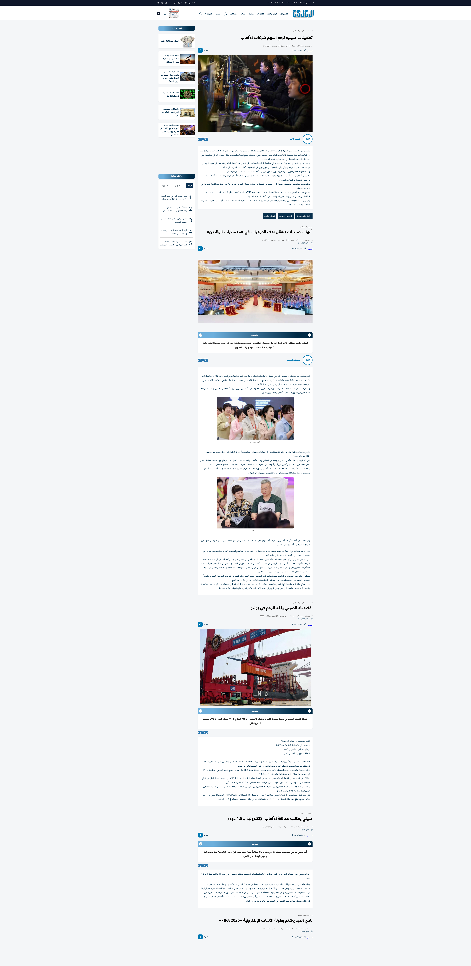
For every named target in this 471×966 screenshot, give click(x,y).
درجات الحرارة (270, 2)
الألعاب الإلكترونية (304, 216)
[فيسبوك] (170, 3)
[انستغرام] (162, 3)
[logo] (303, 14)
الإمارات (284, 13)
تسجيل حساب (178, 2)
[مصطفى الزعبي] (308, 360)
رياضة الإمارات (302, 915)
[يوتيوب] (158, 3)
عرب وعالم (272, 13)
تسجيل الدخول (189, 2)
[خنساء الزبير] (308, 139)
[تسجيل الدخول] (194, 2)
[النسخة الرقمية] (174, 14)
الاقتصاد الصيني (285, 216)
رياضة (251, 13)
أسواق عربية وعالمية (299, 31)
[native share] (200, 50)
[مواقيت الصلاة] (158, 14)
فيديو (218, 13)
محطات (303, 227)
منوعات (233, 13)
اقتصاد (260, 13)
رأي (225, 13)
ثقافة (242, 13)
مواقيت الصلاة (281, 2)
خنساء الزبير (295, 139)
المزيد (209, 13)
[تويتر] (166, 3)
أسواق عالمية (269, 216)
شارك (206, 50)
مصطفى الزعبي (293, 360)
